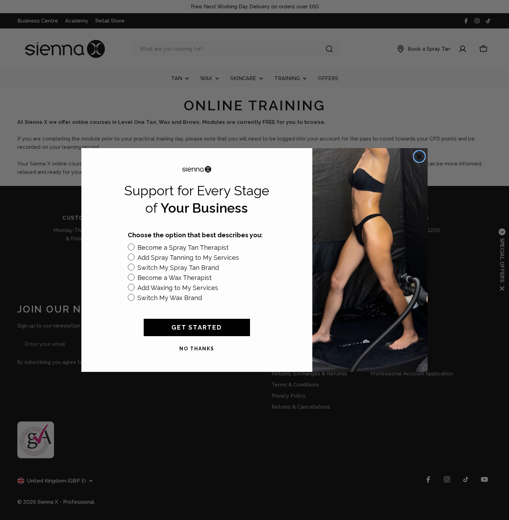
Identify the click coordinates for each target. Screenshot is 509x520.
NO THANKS (196, 348)
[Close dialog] (419, 156)
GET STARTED (196, 327)
